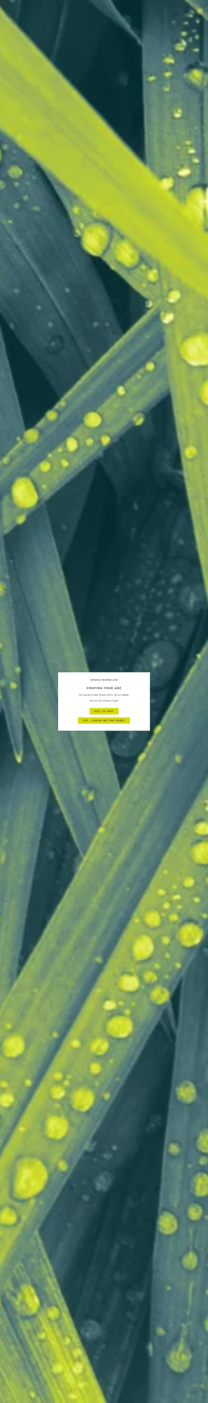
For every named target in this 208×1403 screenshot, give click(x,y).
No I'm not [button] (104, 711)
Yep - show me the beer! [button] (104, 720)
